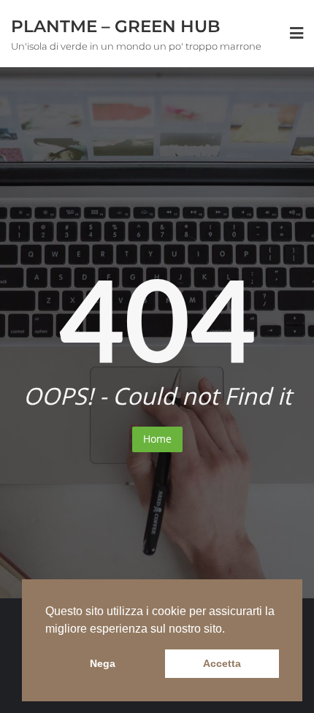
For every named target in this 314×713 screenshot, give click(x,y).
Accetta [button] (222, 663)
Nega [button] (102, 663)
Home (157, 439)
